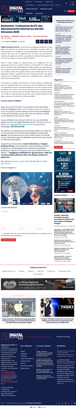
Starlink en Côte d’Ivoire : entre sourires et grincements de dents (64, 142)
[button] (66, 3)
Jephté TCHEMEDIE (11, 41)
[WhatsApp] (50, 41)
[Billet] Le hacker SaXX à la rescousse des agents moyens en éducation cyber (64, 241)
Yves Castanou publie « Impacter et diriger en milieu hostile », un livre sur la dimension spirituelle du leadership (64, 105)
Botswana (5, 36)
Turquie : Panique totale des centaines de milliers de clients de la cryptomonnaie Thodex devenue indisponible (57, 320)
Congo (56, 117)
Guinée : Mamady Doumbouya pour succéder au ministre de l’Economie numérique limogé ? (64, 219)
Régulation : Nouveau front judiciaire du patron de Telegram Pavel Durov (64, 113)
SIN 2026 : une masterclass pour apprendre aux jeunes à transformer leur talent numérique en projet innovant (64, 61)
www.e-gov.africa (22, 161)
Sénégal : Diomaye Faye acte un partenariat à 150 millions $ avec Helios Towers (64, 136)
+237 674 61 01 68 (17, 126)
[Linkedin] (59, 403)
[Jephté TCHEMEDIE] (2, 42)
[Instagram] (73, 2)
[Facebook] (71, 2)
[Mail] (62, 403)
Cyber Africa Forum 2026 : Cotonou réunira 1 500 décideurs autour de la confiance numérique (64, 70)
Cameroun (57, 125)
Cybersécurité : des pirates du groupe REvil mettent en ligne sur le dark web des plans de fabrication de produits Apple (18, 320)
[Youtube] (73, 4)
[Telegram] (65, 403)
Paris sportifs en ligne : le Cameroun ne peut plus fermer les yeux (64, 129)
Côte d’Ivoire (58, 140)
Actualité (58, 25)
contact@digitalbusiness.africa (19, 124)
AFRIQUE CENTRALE (59, 101)
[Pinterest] (46, 41)
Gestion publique (40, 36)
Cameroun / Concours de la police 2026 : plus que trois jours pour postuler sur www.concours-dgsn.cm (64, 29)
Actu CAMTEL (57, 84)
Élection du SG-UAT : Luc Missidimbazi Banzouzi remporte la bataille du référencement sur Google (64, 121)
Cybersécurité (58, 110)
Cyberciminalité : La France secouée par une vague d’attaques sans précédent (63, 258)
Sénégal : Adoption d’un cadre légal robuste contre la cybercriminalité (63, 250)
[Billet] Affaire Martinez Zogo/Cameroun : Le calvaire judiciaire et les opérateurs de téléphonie (63, 88)
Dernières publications (21, 36)
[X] (71, 4)
